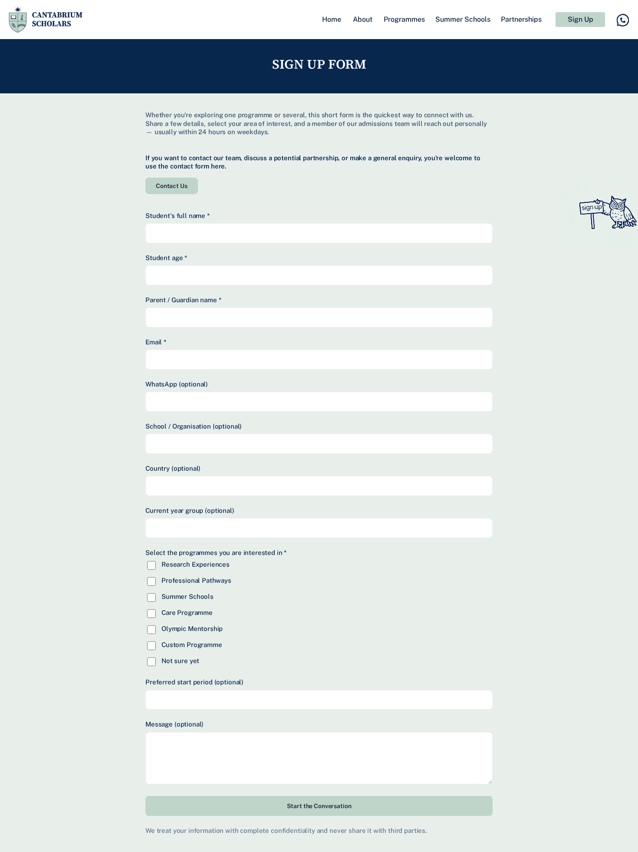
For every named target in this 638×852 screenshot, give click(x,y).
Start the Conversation (319, 805)
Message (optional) (174, 724)
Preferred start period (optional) (194, 682)
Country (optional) (173, 468)
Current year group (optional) (189, 510)
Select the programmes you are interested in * (215, 552)
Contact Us (171, 185)
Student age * (166, 257)
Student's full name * (177, 215)
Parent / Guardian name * (183, 300)
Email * (155, 342)
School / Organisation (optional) (193, 426)
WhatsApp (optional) (176, 384)
